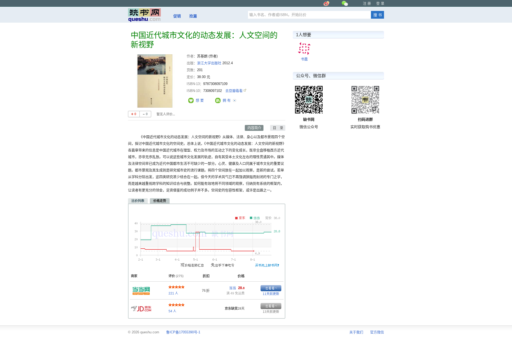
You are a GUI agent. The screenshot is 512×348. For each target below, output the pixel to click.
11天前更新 (271, 294)
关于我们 (356, 332)
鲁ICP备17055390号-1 (183, 332)
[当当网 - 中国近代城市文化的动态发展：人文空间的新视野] (141, 289)
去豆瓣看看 (234, 91)
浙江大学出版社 (209, 63)
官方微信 (377, 332)
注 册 (367, 3)
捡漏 (193, 16)
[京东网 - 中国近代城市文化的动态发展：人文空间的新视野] (141, 307)
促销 (177, 16)
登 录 (380, 3)
